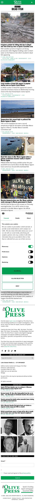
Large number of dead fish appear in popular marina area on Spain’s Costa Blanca (15, 84)
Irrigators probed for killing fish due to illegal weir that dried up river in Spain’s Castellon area (17, 45)
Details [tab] (17, 218)
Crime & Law (14, 58)
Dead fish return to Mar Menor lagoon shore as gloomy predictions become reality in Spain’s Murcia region (16, 158)
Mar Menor (19, 133)
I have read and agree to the (16, 473)
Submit (17, 478)
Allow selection (17, 278)
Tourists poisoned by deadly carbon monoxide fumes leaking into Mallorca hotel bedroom (17, 400)
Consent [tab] (6, 218)
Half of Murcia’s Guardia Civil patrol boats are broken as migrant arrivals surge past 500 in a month (16, 406)
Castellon (5, 58)
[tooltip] (2, 350)
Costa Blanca (6, 95)
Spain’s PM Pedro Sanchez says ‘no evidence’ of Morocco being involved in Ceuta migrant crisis (16, 387)
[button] (32, 358)
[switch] (30, 251)
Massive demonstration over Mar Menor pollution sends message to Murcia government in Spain (17, 201)
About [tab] (29, 218)
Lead (29, 58)
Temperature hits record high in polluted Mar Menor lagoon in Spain (16, 120)
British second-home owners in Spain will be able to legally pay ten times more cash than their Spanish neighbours (17, 412)
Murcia (26, 133)
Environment (23, 58)
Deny (17, 286)
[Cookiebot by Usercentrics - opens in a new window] (25, 213)
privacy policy (26, 473)
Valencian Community (8, 60)
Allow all (17, 271)
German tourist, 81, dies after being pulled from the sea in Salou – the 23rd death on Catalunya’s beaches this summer (17, 393)
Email (3, 461)
